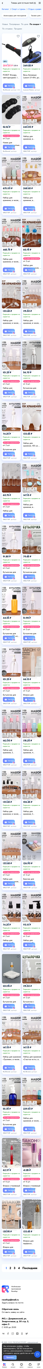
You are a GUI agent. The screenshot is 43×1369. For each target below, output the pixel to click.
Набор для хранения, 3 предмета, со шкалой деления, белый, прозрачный (31, 812)
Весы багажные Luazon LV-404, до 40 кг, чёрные (31, 76)
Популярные (14, 24)
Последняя (29, 1268)
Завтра (10, 86)
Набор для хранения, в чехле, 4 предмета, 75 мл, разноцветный (32, 1119)
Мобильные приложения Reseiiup (16, 1289)
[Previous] (5, 45)
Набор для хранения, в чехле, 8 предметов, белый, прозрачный (32, 321)
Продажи (18, 29)
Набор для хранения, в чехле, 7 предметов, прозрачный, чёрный (11, 812)
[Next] (18, 45)
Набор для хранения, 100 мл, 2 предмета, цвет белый (31, 444)
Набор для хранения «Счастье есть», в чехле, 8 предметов (32, 1058)
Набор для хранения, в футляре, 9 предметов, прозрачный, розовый (28, 137)
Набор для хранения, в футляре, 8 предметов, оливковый (28, 199)
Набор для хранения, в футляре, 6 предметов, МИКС (31, 506)
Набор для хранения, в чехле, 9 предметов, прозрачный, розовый (12, 260)
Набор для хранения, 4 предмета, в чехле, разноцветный (31, 751)
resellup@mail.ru (10, 1300)
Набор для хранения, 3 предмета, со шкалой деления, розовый (10, 751)
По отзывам (7, 29)
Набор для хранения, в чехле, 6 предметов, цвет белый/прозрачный (12, 321)
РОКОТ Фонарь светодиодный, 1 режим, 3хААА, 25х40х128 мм (10, 76)
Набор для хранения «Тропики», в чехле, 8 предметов (12, 1058)
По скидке (35, 24)
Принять (10, 1357)
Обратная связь (10, 1309)
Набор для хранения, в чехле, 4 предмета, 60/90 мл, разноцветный (12, 199)
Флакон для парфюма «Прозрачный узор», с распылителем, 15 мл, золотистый (31, 1242)
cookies (20, 1346)
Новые (5, 24)
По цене (24, 24)
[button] (38, 1365)
